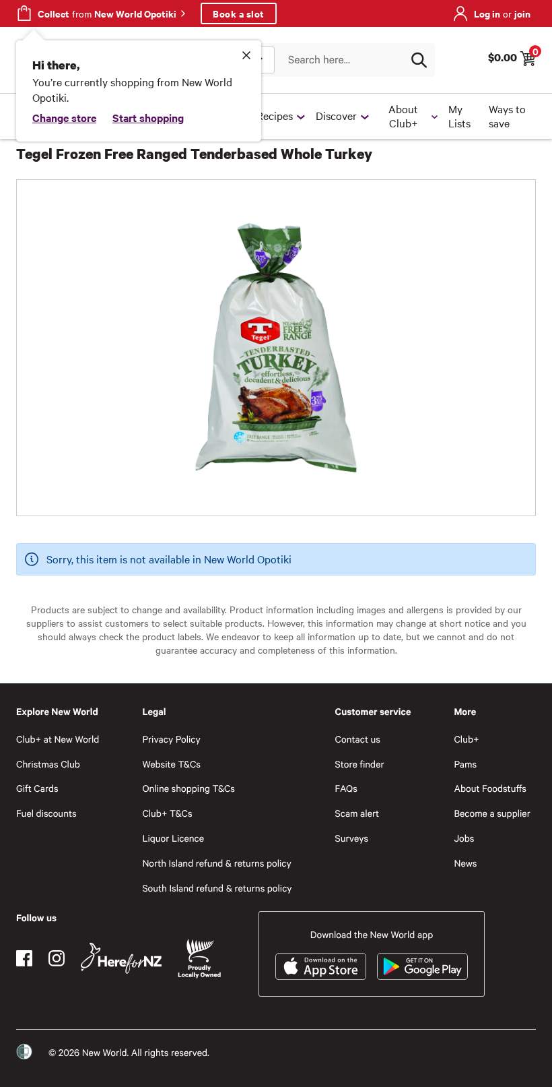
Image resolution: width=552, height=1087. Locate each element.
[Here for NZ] (121, 958)
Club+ (466, 739)
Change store (64, 117)
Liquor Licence (173, 838)
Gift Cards (37, 788)
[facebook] (24, 958)
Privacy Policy (171, 739)
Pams (465, 763)
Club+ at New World (57, 739)
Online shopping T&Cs (188, 788)
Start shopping (148, 117)
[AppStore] (320, 966)
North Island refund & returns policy (216, 863)
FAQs (346, 788)
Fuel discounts (46, 813)
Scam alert (357, 813)
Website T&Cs (171, 763)
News (465, 863)
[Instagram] (56, 958)
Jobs (464, 838)
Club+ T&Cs (167, 813)
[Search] (419, 60)
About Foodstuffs (490, 788)
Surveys (352, 838)
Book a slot (239, 13)
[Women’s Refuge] (24, 1052)
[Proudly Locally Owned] (199, 959)
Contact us (357, 739)
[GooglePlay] (422, 966)
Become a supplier (492, 813)
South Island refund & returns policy (216, 887)
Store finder (359, 763)
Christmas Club (48, 763)
